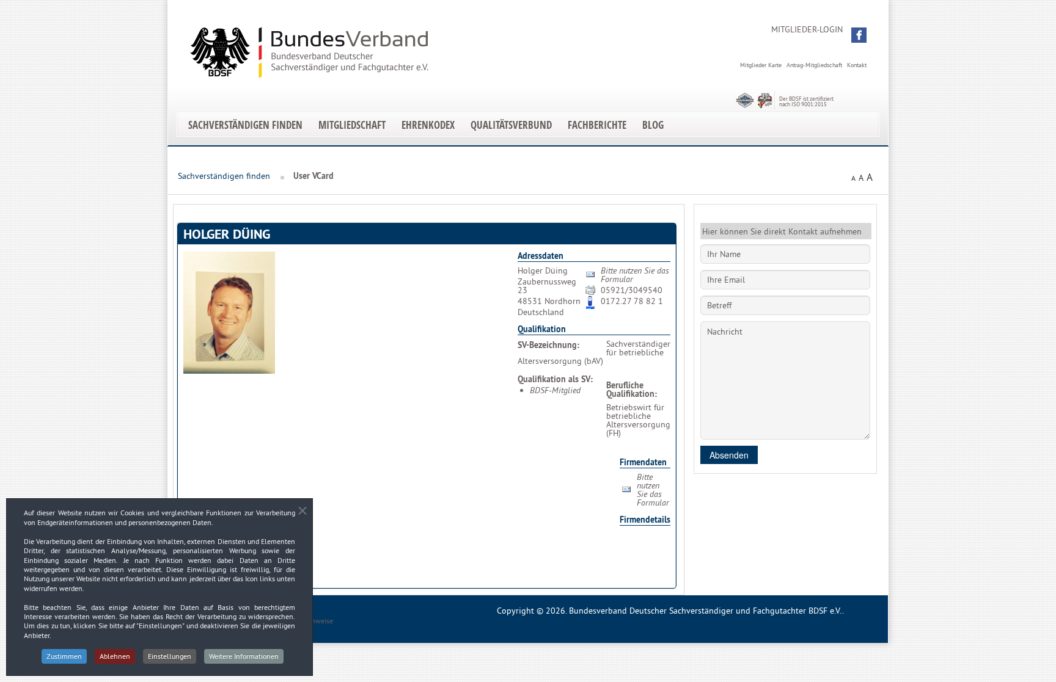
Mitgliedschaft (352, 125)
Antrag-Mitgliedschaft (814, 65)
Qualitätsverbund (511, 125)
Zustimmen (64, 656)
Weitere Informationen (244, 656)
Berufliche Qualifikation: (631, 389)
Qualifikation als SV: (555, 379)
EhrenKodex (428, 125)
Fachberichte (597, 125)
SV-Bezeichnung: (548, 344)
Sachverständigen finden (245, 125)
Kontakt (857, 65)
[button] (859, 35)
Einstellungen (169, 656)
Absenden (729, 455)
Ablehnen (115, 656)
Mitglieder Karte (761, 65)
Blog (653, 125)
